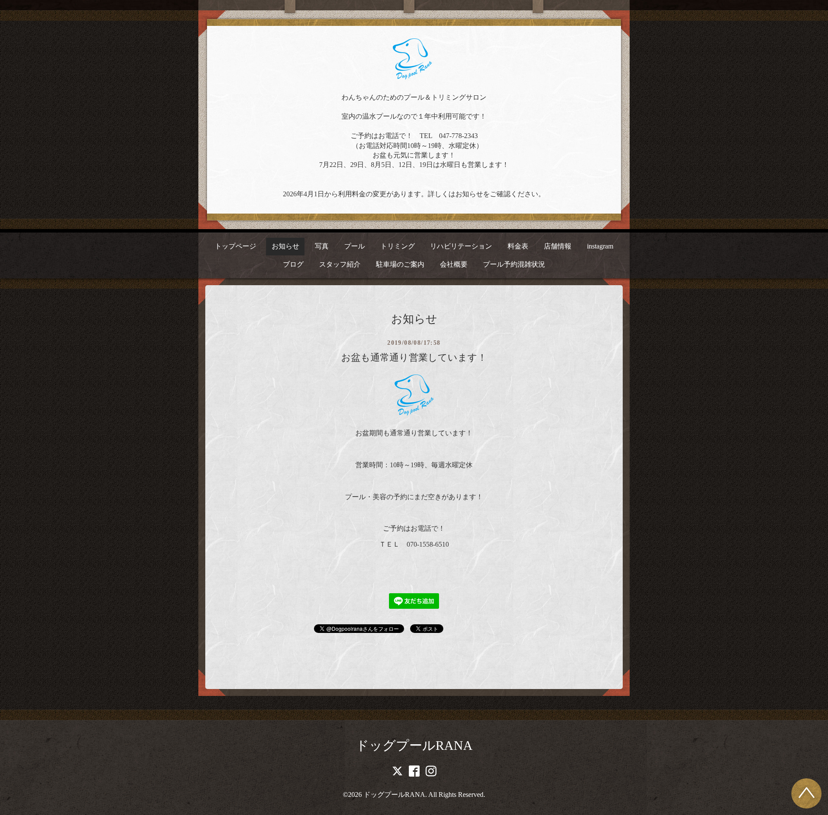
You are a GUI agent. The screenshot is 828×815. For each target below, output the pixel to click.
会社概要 (453, 264)
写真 (322, 246)
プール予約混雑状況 (514, 264)
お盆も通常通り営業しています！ (414, 357)
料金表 (518, 246)
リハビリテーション (461, 246)
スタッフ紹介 (340, 264)
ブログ (293, 264)
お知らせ (285, 246)
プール (354, 246)
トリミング (397, 246)
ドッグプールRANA (414, 745)
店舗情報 (557, 246)
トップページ (235, 246)
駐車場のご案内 (400, 264)
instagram (600, 246)
